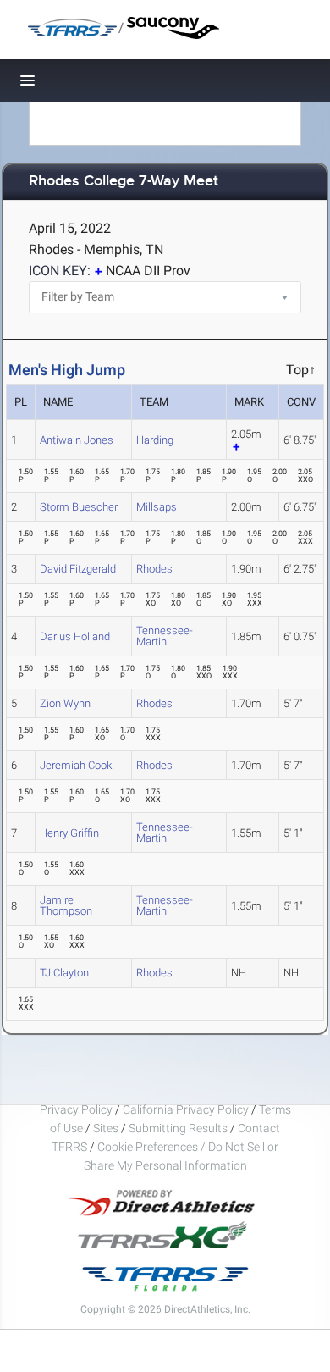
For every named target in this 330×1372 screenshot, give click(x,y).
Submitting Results (178, 1128)
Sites (105, 1128)
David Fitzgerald (78, 568)
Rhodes (154, 568)
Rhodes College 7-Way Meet (123, 181)
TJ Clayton (64, 972)
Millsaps (156, 507)
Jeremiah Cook (76, 765)
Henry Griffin (69, 833)
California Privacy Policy (186, 1109)
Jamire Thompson (66, 905)
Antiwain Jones (76, 440)
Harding (154, 440)
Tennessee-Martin (164, 636)
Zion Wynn (65, 703)
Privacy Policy (76, 1109)
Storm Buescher (79, 507)
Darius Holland (75, 636)
